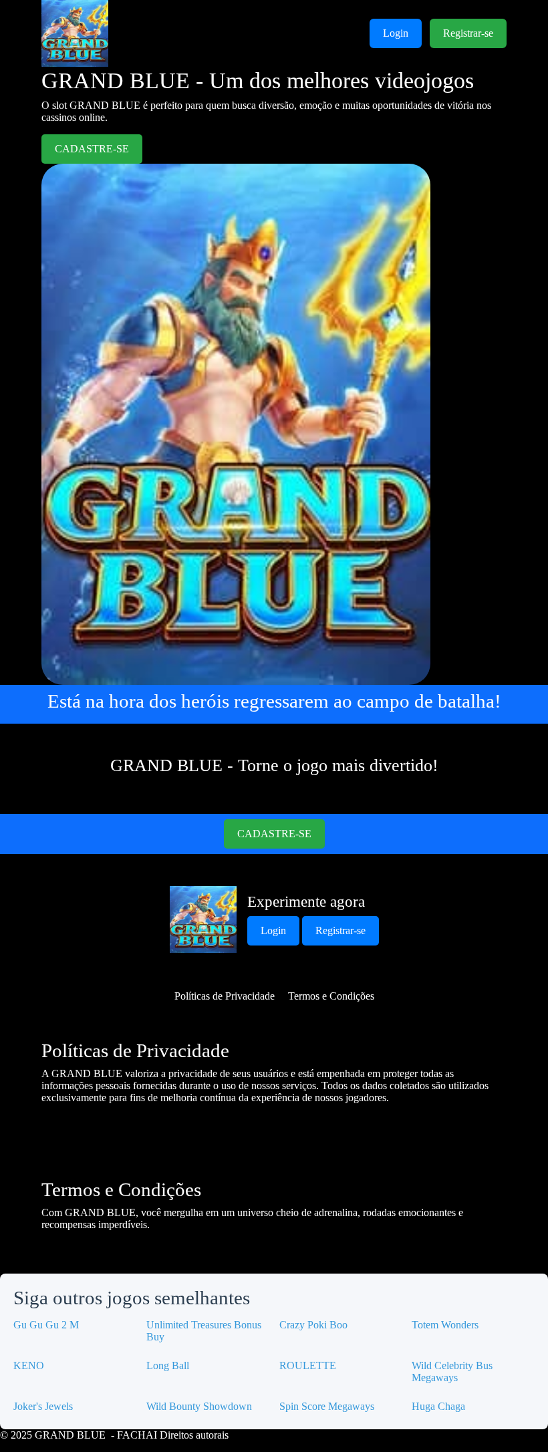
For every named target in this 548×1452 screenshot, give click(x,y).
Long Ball (167, 1365)
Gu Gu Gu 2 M (46, 1324)
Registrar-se (468, 33)
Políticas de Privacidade (224, 996)
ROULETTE (307, 1365)
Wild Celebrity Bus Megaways (452, 1371)
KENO (28, 1365)
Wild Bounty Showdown (199, 1406)
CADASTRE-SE (92, 148)
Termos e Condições (331, 996)
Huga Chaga (438, 1406)
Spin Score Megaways (326, 1406)
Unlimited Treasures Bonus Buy (203, 1330)
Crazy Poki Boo (313, 1324)
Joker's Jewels (43, 1406)
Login (395, 33)
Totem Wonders (445, 1324)
